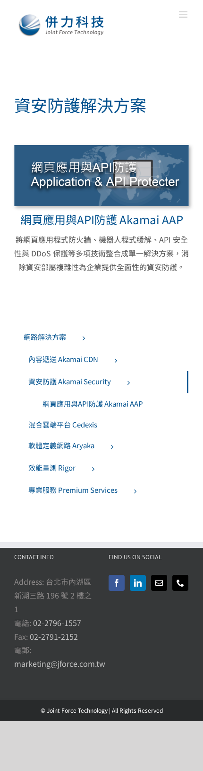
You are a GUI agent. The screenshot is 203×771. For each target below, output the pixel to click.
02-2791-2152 (54, 636)
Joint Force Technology (77, 710)
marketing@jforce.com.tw (59, 663)
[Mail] (159, 583)
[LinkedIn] (138, 583)
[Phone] (180, 583)
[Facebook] (117, 583)
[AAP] (101, 148)
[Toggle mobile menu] (184, 14)
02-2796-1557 (57, 622)
